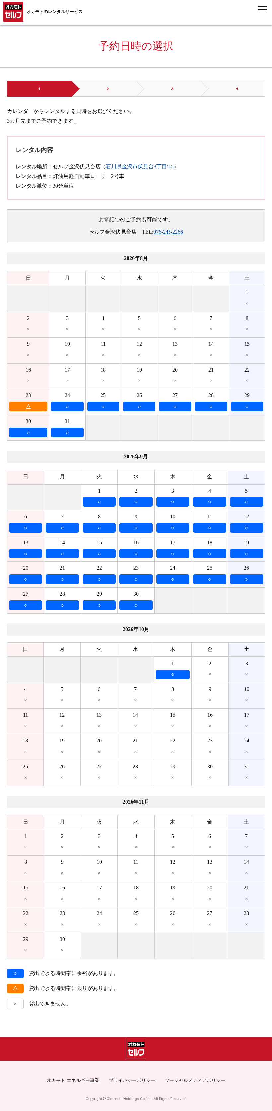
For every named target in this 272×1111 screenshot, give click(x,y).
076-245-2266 (168, 232)
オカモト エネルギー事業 (73, 1080)
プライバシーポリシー (132, 1080)
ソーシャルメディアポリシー (195, 1080)
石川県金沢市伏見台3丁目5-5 (140, 166)
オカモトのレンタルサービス (55, 11)
